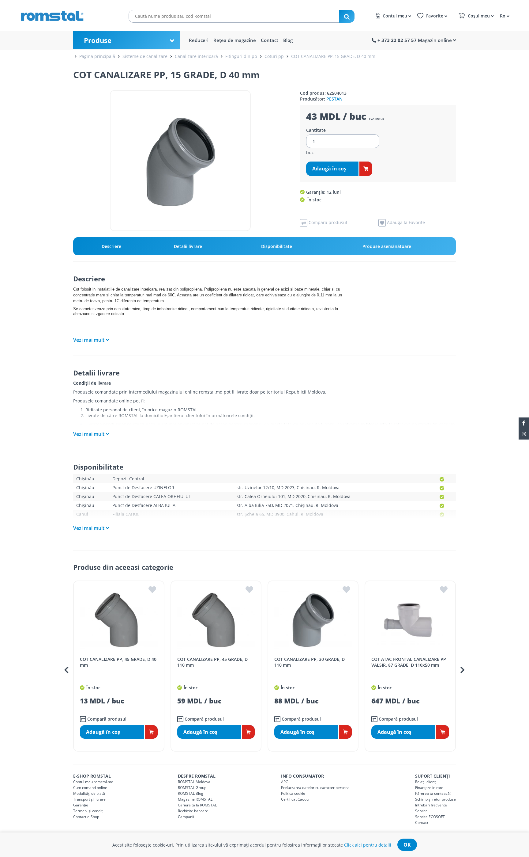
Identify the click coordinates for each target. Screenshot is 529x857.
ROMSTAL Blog (190, 793)
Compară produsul (106, 719)
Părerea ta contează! (433, 793)
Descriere (111, 246)
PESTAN (334, 99)
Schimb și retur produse (435, 799)
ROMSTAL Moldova (194, 781)
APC (284, 781)
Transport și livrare (89, 799)
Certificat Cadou (295, 799)
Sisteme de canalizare (144, 56)
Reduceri (198, 40)
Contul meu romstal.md (93, 781)
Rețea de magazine (234, 40)
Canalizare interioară (196, 56)
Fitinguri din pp (241, 56)
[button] (504, 15)
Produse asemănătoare (386, 246)
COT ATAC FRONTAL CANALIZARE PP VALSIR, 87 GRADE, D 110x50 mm (408, 662)
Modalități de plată (89, 793)
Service (421, 810)
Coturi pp (274, 56)
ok (407, 844)
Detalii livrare (188, 246)
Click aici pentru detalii (367, 845)
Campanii (186, 816)
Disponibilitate (276, 246)
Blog (288, 40)
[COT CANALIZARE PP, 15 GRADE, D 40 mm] (180, 160)
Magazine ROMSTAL (195, 799)
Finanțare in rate (429, 787)
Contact (269, 40)
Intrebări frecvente (431, 805)
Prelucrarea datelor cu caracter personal (316, 787)
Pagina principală (97, 56)
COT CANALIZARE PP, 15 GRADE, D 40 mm (333, 56)
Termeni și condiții (88, 810)
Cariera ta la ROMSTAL (197, 805)
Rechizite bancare (193, 810)
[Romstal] (64, 14)
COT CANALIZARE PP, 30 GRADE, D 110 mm (309, 662)
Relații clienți (426, 781)
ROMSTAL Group (192, 787)
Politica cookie (293, 793)
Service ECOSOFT (430, 816)
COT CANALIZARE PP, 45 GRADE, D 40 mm (118, 662)
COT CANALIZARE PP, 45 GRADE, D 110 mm (212, 662)
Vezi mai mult (88, 340)
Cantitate (316, 130)
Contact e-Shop (86, 816)
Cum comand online (90, 787)
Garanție (80, 805)
